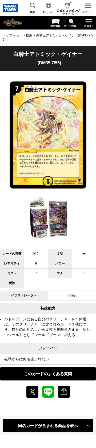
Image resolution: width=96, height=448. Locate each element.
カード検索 (24, 35)
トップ (7, 35)
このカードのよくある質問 (48, 373)
